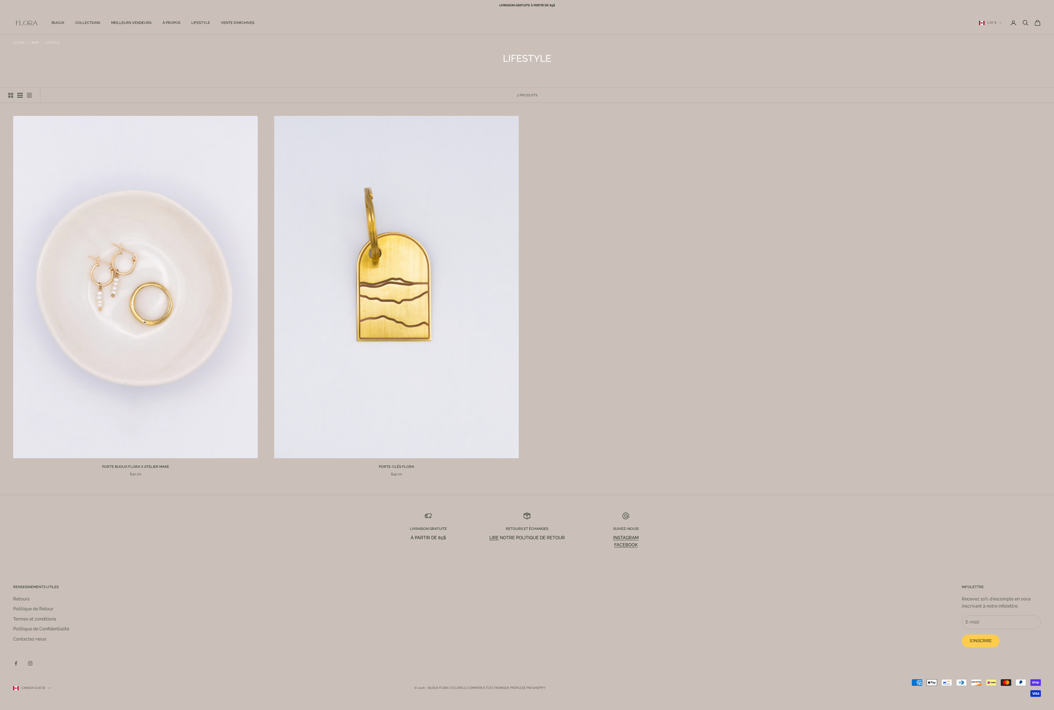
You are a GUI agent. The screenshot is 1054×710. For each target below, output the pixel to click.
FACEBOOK (626, 544)
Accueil (19, 42)
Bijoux (58, 23)
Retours (21, 599)
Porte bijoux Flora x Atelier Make (135, 467)
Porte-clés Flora (396, 467)
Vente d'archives (237, 23)
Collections (87, 23)
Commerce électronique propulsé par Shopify (506, 688)
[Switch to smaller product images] (20, 95)
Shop (35, 42)
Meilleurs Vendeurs (131, 23)
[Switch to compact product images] (29, 95)
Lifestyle (200, 23)
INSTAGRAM (626, 537)
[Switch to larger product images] (10, 95)
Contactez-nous (29, 639)
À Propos (171, 23)
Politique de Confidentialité (41, 628)
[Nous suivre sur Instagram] (30, 663)
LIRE (494, 537)
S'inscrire (981, 640)
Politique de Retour (33, 608)
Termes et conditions (34, 619)
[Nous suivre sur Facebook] (16, 663)
